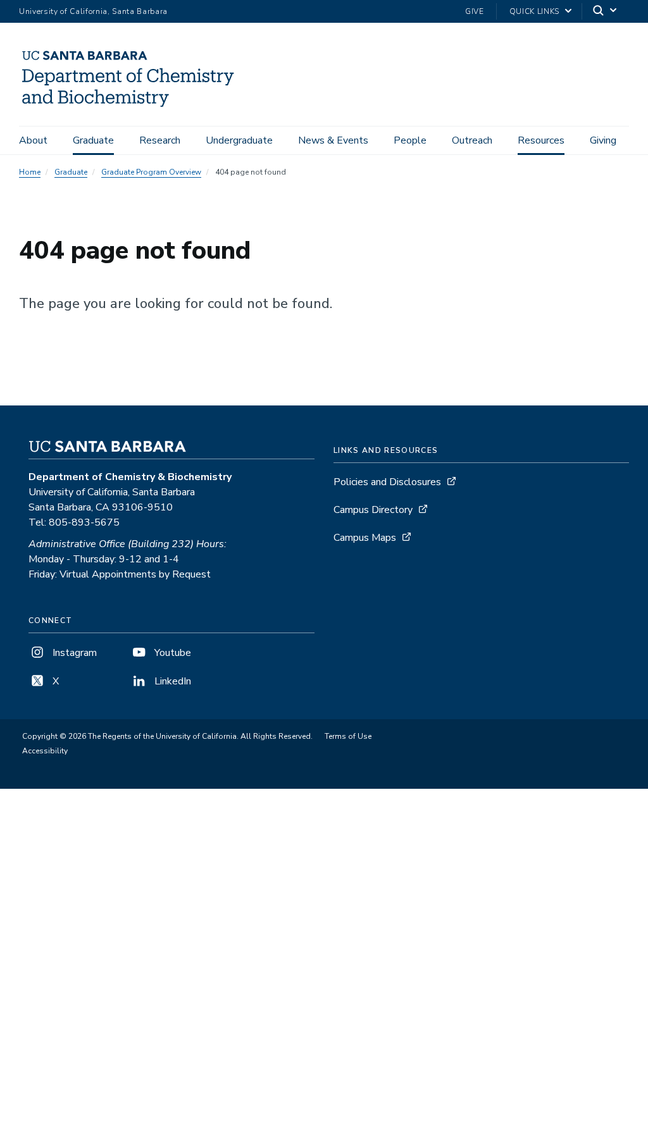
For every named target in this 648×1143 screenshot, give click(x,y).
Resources (541, 140)
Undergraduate (239, 140)
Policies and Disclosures (387, 482)
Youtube (171, 653)
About (33, 140)
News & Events (333, 140)
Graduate (93, 140)
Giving (603, 140)
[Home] (134, 108)
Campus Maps (364, 538)
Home (29, 172)
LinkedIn (171, 681)
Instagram (73, 653)
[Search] (605, 12)
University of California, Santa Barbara (93, 11)
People (410, 140)
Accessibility (45, 751)
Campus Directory (373, 510)
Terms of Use (348, 736)
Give (474, 11)
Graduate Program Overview (151, 172)
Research (159, 140)
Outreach (472, 140)
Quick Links (534, 11)
